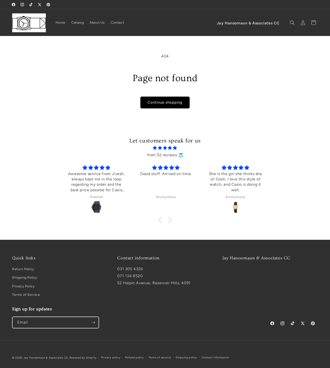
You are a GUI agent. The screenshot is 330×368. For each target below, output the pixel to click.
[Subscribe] (93, 322)
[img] (165, 148)
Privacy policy (111, 357)
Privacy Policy (23, 286)
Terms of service (160, 357)
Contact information (215, 357)
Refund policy (134, 357)
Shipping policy (186, 357)
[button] (292, 22)
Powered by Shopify (83, 357)
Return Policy (23, 269)
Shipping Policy (24, 278)
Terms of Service (26, 295)
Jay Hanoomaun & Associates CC (46, 357)
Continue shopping (165, 102)
